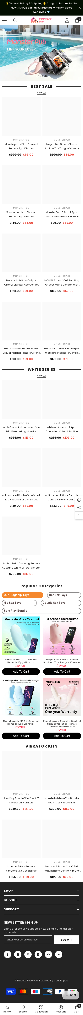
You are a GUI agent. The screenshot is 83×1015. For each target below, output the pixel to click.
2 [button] (42, 76)
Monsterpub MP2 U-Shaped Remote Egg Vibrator (21, 146)
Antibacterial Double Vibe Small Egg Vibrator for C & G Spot (21, 497)
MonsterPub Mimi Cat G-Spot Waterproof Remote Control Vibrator (61, 351)
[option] (41, 53)
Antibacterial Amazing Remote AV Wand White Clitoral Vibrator (21, 565)
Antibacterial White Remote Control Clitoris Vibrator (61, 497)
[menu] (4, 20)
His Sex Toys (12, 602)
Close (79, 7)
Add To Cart (21, 671)
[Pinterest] (28, 954)
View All (41, 92)
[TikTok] (38, 954)
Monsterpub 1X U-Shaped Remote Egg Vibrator (21, 214)
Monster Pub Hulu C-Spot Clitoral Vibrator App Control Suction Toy (21, 283)
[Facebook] (7, 954)
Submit (66, 940)
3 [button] (45, 76)
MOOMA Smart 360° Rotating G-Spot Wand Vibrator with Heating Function (61, 283)
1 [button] (38, 76)
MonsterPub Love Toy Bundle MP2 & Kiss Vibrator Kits (62, 800)
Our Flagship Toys (16, 595)
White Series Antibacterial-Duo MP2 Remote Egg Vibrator (21, 429)
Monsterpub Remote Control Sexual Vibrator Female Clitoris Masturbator (21, 351)
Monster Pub (21, 139)
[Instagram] (17, 954)
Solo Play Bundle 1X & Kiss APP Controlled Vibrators (21, 800)
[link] (22, 1009)
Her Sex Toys (58, 595)
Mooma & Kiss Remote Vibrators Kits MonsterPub (21, 868)
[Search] (15, 20)
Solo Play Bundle (15, 610)
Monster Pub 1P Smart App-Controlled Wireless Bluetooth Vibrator (62, 215)
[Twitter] (58, 954)
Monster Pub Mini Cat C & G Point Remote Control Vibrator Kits (62, 869)
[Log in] (67, 20)
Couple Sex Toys (54, 602)
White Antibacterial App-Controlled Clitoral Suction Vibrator (62, 429)
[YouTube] (48, 954)
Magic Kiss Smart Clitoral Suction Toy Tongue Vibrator (61, 146)
